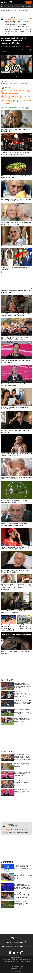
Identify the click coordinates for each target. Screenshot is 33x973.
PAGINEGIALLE (13, 959)
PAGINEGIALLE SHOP (22, 959)
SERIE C (17, 6)
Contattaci (16, 946)
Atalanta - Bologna (22, 832)
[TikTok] (17, 953)
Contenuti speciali (7, 946)
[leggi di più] (30, 18)
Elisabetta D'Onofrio (10, 18)
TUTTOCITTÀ (13, 961)
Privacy (18, 964)
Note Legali (13, 964)
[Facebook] (10, 953)
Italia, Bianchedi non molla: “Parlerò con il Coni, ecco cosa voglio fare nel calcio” (16, 97)
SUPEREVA (19, 962)
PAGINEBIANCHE (6, 961)
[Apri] (2, 2)
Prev (2, 64)
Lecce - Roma (12, 832)
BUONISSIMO (14, 962)
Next (30, 64)
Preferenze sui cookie (14, 966)
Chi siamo (7, 964)
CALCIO (5, 14)
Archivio (17, 948)
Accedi (29, 2)
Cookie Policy (25, 964)
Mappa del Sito (24, 946)
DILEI (18, 961)
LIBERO (3, 959)
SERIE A (3, 6)
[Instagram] (21, 953)
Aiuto (22, 966)
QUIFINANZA (27, 961)
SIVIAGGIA (22, 961)
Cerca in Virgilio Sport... (15, 942)
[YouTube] (14, 953)
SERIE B (10, 6)
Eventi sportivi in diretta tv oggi (19, 829)
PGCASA (29, 959)
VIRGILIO (8, 959)
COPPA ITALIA (26, 6)
